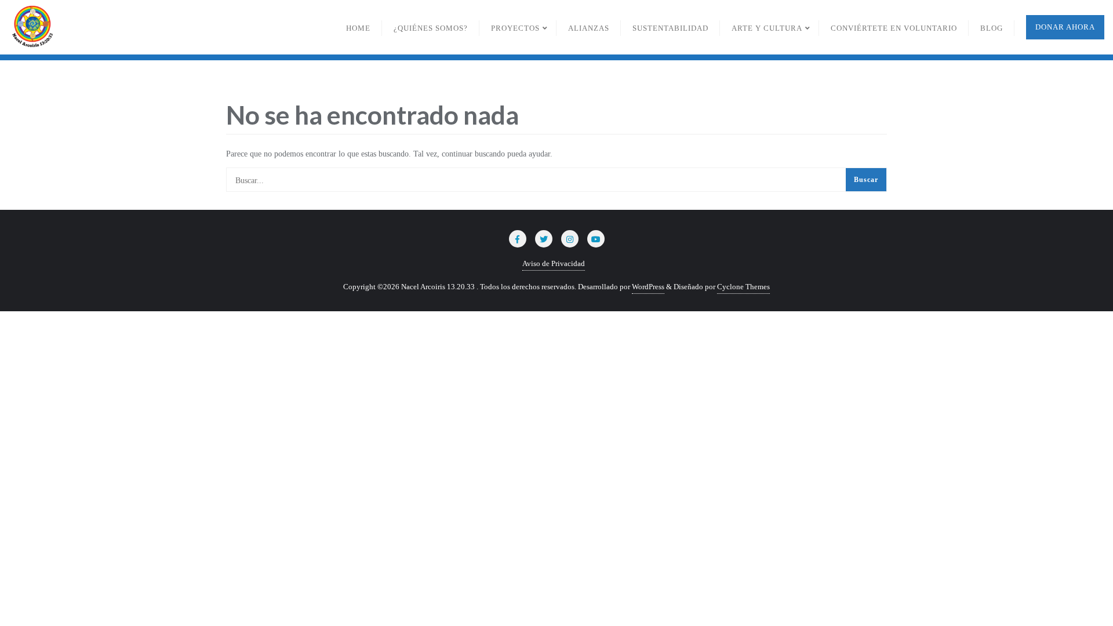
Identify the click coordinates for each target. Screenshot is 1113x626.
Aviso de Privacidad (553, 263)
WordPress (648, 286)
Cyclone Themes (743, 286)
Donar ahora (1065, 27)
